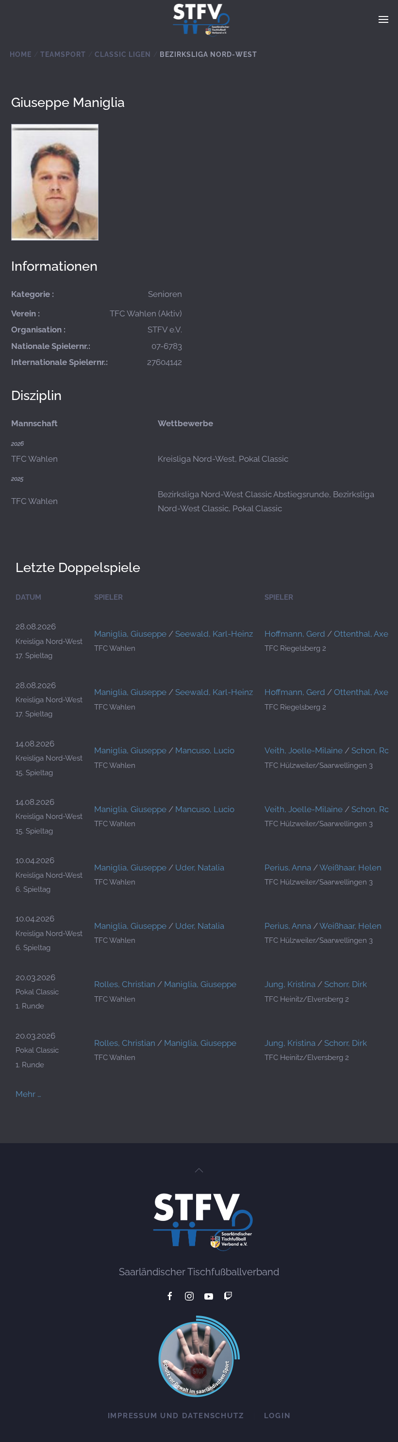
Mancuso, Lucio (204, 750)
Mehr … (28, 1094)
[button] (383, 19)
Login (277, 1415)
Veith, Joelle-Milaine (304, 750)
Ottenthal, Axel (362, 634)
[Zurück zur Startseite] (199, 19)
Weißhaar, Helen (350, 867)
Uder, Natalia (199, 867)
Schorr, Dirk (345, 984)
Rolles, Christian (124, 984)
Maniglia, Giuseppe (130, 634)
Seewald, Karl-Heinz (214, 634)
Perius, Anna (288, 867)
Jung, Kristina (290, 984)
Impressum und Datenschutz (176, 1415)
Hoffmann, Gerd (295, 634)
